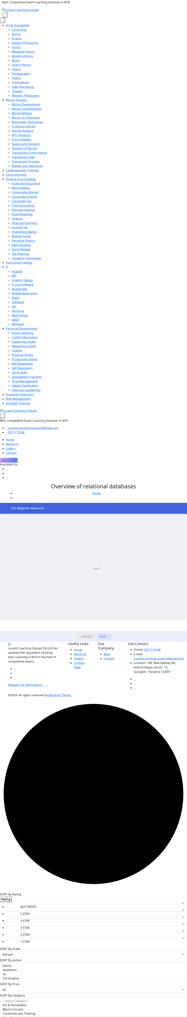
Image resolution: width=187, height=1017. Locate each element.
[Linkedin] (7, 469)
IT (7, 267)
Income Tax (19, 227)
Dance (16, 34)
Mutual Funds (21, 236)
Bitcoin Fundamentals (27, 109)
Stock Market (21, 249)
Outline (17, 350)
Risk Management (18, 399)
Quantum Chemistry (20, 394)
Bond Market (21, 188)
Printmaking (20, 82)
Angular (17, 271)
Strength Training (18, 403)
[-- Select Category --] (93, 1001)
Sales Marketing (23, 87)
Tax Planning (20, 254)
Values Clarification (25, 386)
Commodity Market (25, 192)
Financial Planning (24, 223)
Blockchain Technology (27, 122)
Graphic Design (22, 280)
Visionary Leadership (26, 390)
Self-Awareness (22, 364)
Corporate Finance (24, 197)
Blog (107, 654)
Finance (17, 219)
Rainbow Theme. (59, 695)
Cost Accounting (23, 205)
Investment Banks (24, 232)
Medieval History (23, 52)
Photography (21, 74)
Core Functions (16, 175)
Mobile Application (24, 293)
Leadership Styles (24, 342)
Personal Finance (23, 241)
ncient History (21, 65)
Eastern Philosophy (25, 43)
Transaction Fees (23, 157)
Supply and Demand (26, 144)
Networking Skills (24, 346)
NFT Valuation (21, 135)
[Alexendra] (93, 970)
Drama (16, 38)
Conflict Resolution (25, 337)
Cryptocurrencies (24, 126)
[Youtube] (7, 473)
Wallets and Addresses (27, 166)
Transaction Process (26, 161)
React (15, 298)
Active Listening (22, 333)
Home (10, 440)
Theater (17, 91)
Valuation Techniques (26, 258)
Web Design (20, 315)
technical (18, 311)
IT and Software (23, 285)
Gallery (11, 448)
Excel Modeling (22, 214)
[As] (93, 974)
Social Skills (19, 372)
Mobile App (19, 289)
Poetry (16, 78)
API (14, 276)
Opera (16, 69)
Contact (11, 453)
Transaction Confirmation (29, 153)
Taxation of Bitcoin (24, 148)
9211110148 (16, 432)
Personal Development (21, 328)
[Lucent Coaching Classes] (20, 10)
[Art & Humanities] (93, 1005)
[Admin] (93, 966)
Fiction (16, 47)
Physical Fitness (22, 355)
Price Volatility (21, 140)
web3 (15, 320)
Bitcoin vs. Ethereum (26, 118)
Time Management (25, 381)
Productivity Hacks (24, 359)
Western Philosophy (25, 96)
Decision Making (23, 210)
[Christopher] (93, 978)
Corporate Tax (21, 201)
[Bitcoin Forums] (93, 1009)
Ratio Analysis (21, 245)
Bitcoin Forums (16, 100)
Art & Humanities (18, 25)
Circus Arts (19, 30)
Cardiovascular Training (22, 170)
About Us (12, 444)
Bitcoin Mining (22, 113)
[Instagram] (7, 478)
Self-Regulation (22, 368)
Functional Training (19, 263)
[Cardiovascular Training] (93, 1014)
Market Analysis (23, 131)
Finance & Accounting (21, 179)
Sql (14, 307)
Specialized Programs (27, 377)
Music (16, 60)
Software (18, 302)
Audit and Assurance (26, 183)
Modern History (23, 56)
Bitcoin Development (26, 104)
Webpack (18, 324)
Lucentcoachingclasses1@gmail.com (33, 428)
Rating (5, 899)
